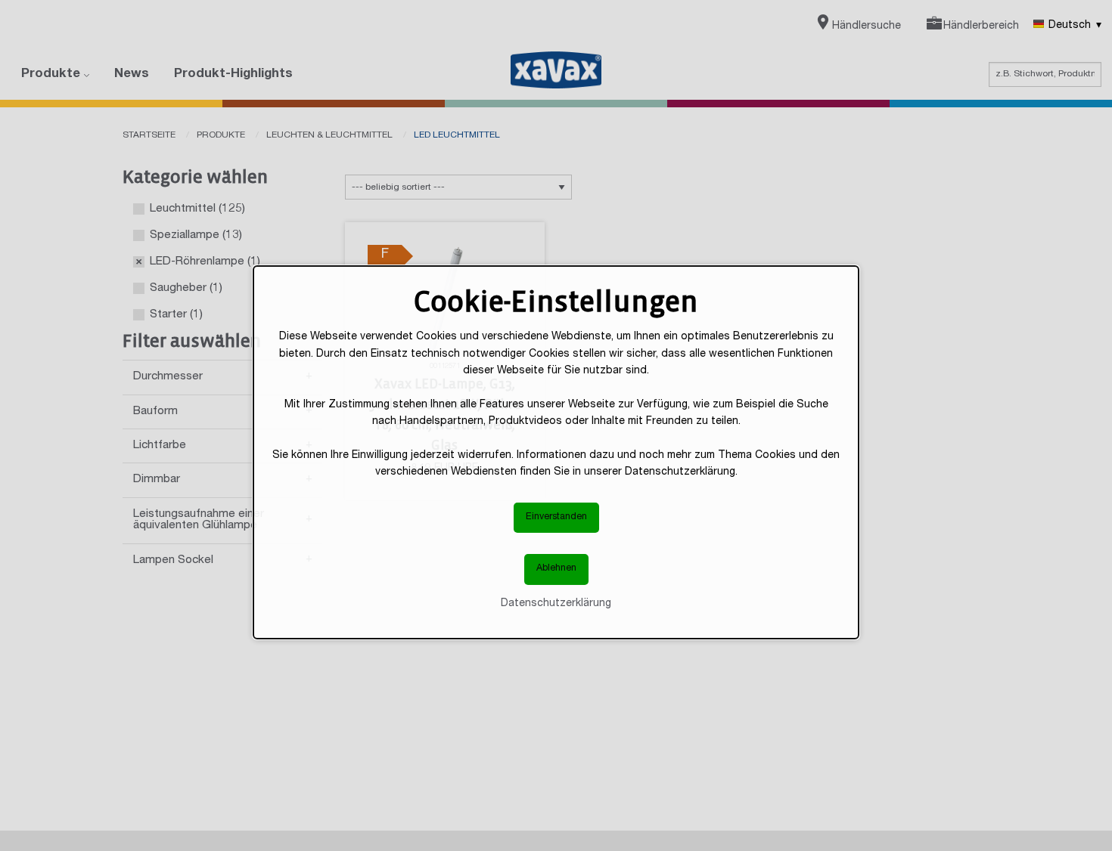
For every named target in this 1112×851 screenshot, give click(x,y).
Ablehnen (556, 569)
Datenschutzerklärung (556, 604)
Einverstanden (556, 517)
